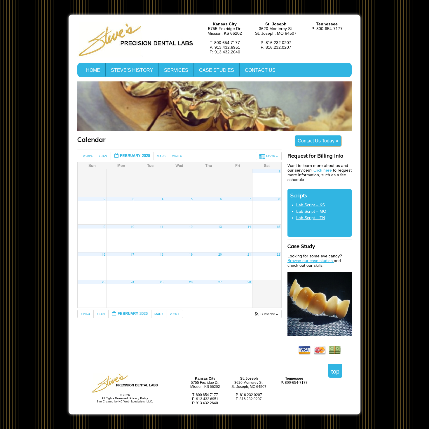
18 (161, 254)
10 (132, 226)
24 (132, 282)
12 (191, 226)
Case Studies (216, 70)
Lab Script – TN (310, 217)
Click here (322, 170)
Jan (104, 156)
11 (161, 226)
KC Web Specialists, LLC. (135, 401)
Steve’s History (132, 70)
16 (103, 254)
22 (278, 254)
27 (220, 282)
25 (161, 282)
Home (93, 70)
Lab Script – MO (311, 211)
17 (132, 254)
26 (191, 282)
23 (103, 282)
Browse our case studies (310, 260)
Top (335, 371)
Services (176, 70)
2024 (89, 156)
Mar (161, 156)
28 (249, 282)
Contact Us (260, 70)
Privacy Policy (139, 398)
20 (220, 254)
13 (220, 226)
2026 (176, 156)
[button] (266, 314)
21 (249, 254)
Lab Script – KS (310, 205)
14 (249, 226)
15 (278, 226)
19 (191, 254)
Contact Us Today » (318, 140)
